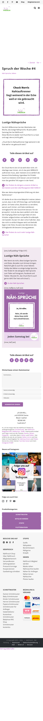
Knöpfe (25, 553)
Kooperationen (8, 569)
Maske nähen (28, 566)
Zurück (32, 63)
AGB (13, 645)
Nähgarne (26, 550)
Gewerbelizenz (8, 612)
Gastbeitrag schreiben (11, 571)
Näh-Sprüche (6, 73)
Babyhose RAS (8, 619)
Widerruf (21, 645)
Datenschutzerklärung (30, 642)
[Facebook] (4, 160)
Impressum (16, 642)
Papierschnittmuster (11, 604)
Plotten (31, 435)
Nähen (14, 73)
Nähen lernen (28, 574)
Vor (38, 63)
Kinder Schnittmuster (11, 599)
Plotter (36, 439)
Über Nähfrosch (9, 556)
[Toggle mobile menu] (39, 8)
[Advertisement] (21, 35)
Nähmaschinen (25, 439)
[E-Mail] (35, 160)
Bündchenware (28, 548)
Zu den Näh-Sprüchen (16, 283)
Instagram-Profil (7, 443)
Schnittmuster (19, 429)
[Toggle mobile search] (35, 8)
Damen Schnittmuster (11, 594)
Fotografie (5, 435)
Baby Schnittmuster (10, 596)
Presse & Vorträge (10, 566)
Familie (26, 433)
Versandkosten (8, 561)
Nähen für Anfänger (30, 571)
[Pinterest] (27, 160)
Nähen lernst (26, 437)
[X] (12, 160)
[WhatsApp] (20, 160)
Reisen (32, 433)
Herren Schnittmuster (11, 602)
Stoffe (23, 431)
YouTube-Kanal (24, 441)
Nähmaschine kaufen (31, 569)
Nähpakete (27, 545)
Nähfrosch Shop (9, 554)
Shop (5, 622)
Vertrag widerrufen (7, 649)
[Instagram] (3, 501)
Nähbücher (16, 431)
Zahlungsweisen (9, 564)
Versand (29, 645)
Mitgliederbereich (9, 559)
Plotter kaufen (28, 579)
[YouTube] (14, 501)
